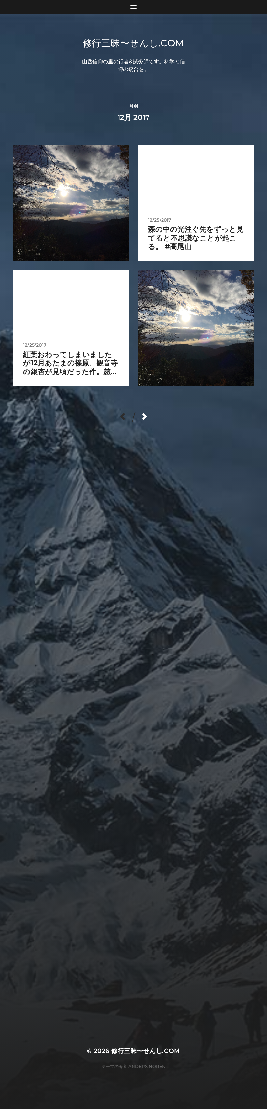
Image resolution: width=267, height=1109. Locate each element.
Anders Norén (147, 1066)
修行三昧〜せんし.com (133, 43)
